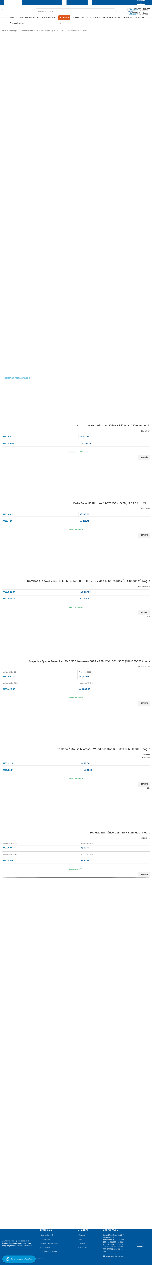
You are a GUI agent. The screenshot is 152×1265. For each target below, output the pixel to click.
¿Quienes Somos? (46, 1235)
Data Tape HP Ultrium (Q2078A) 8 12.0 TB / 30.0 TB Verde (113, 425)
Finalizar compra (83, 1247)
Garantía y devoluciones (49, 1243)
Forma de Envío (45, 1247)
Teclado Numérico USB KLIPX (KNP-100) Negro (120, 832)
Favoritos (81, 1243)
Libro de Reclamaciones (48, 1251)
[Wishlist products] (120, 11)
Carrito (80, 1239)
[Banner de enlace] (76, 1058)
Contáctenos (45, 1239)
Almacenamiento (26, 31)
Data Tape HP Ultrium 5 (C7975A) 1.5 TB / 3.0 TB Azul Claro (111, 503)
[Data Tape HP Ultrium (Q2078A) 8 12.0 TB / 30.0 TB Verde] (132, 400)
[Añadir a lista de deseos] (147, 421)
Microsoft (146, 755)
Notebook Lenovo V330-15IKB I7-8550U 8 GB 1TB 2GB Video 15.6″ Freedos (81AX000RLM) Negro (88, 581)
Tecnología (13, 31)
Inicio (4, 31)
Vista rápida (141, 421)
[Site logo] (16, 11)
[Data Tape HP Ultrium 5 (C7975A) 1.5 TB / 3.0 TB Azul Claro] (132, 477)
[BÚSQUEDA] (113, 11)
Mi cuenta (81, 1235)
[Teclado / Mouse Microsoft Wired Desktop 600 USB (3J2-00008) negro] (132, 723)
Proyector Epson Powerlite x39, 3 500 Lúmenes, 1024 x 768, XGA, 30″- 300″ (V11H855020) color (89, 661)
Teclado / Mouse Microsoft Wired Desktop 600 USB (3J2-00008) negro (103, 749)
